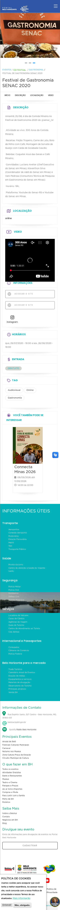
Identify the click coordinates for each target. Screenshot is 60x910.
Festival (21, 70)
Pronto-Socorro (15, 565)
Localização (36, 95)
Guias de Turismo (16, 625)
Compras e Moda (10, 792)
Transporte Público (17, 549)
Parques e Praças (10, 786)
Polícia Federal (15, 654)
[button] (26, 62)
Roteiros (6, 802)
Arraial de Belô (9, 741)
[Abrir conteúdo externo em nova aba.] (12, 318)
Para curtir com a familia (13, 796)
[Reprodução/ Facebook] (30, 35)
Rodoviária (13, 536)
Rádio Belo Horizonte (26, 730)
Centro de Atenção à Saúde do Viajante (26, 568)
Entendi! (6, 905)
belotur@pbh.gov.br (16, 722)
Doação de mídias (16, 676)
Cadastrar (30, 845)
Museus (5, 779)
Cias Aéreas (13, 632)
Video (51, 95)
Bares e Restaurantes (12, 776)
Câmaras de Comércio (18, 650)
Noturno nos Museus (11, 751)
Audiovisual (14, 390)
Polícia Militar (14, 587)
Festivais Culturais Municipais (15, 745)
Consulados (13, 647)
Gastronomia (36, 70)
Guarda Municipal (16, 600)
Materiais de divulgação (19, 682)
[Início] (15, 5)
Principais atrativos (17, 689)
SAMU (11, 571)
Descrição (20, 95)
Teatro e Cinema (9, 782)
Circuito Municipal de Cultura (15, 758)
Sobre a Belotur (9, 813)
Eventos (6, 70)
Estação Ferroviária (17, 539)
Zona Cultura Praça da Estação (16, 755)
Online (30, 390)
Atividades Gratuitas (11, 772)
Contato (6, 817)
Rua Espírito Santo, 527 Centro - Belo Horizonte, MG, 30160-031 (29, 716)
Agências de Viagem (17, 622)
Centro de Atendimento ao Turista (24, 628)
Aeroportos (13, 529)
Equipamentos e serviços (19, 679)
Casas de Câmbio (16, 618)
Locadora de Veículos (18, 615)
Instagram (12, 321)
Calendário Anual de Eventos (21, 672)
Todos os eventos (10, 769)
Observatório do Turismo (20, 686)
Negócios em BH (10, 820)
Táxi (10, 546)
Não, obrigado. (22, 905)
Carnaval (6, 748)
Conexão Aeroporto (17, 533)
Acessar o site (23, 293)
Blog (4, 823)
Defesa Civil (13, 597)
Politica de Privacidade (52, 890)
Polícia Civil (13, 590)
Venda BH (13, 692)
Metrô (11, 543)
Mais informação (21, 898)
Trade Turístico (15, 669)
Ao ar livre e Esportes (12, 789)
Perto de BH (8, 799)
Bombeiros (13, 593)
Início (7, 95)
